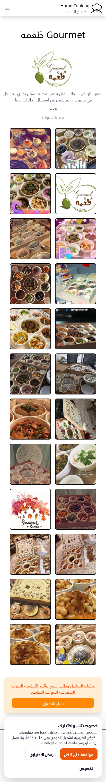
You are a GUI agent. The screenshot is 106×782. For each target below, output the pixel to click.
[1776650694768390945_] (30, 419)
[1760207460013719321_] (75, 148)
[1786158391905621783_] (30, 599)
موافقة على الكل (78, 754)
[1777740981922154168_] (30, 464)
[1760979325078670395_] (30, 148)
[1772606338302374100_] (30, 373)
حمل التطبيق (53, 703)
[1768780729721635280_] (30, 238)
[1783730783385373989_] (30, 554)
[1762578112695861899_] (75, 193)
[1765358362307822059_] (75, 238)
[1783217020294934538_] (75, 554)
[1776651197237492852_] (75, 464)
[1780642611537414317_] (30, 509)
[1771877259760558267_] (30, 328)
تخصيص (86, 768)
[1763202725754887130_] (30, 193)
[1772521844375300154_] (75, 373)
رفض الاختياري (42, 754)
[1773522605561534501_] (75, 419)
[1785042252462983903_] (75, 599)
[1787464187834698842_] (75, 644)
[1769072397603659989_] (75, 283)
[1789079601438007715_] (30, 644)
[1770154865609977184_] (30, 283)
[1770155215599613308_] (75, 328)
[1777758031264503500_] (75, 509)
